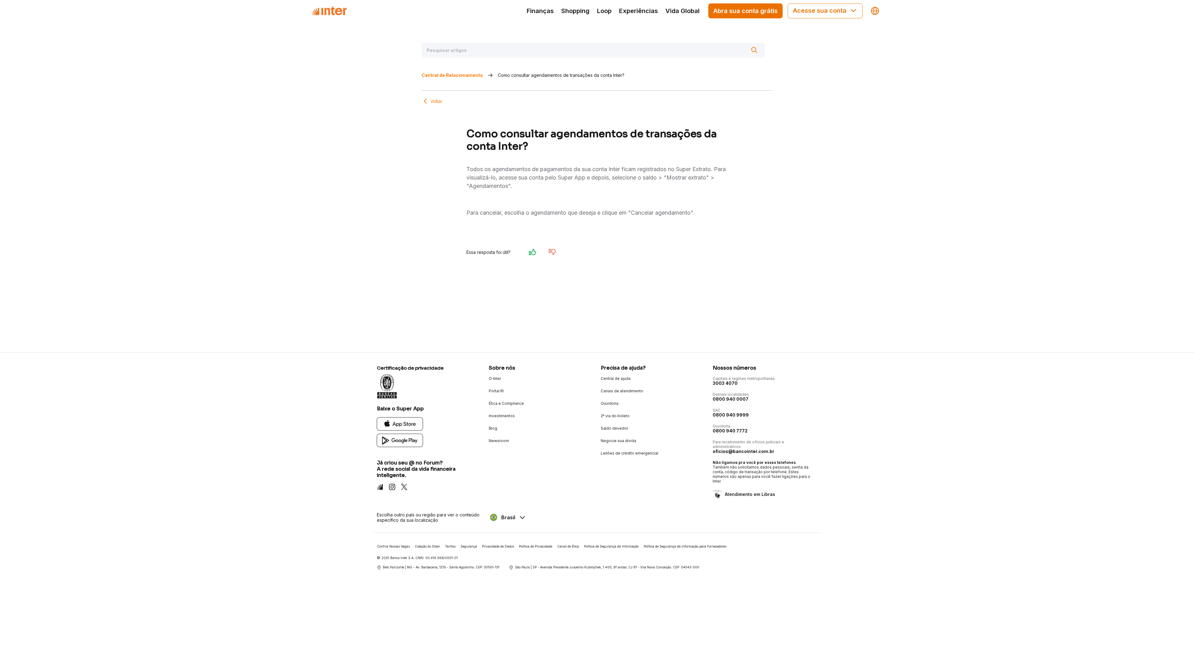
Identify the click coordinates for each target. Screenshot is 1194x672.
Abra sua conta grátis (745, 11)
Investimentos (502, 415)
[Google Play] (400, 440)
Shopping (575, 11)
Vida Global (682, 11)
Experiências (638, 11)
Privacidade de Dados (498, 546)
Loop (604, 11)
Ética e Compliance (506, 403)
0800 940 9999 (731, 415)
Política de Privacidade (535, 546)
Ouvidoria (609, 403)
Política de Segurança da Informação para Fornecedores (685, 546)
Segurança (468, 546)
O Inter (495, 378)
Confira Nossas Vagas (393, 546)
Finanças (540, 11)
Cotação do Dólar (427, 546)
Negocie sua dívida (618, 440)
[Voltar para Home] (329, 11)
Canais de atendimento (622, 391)
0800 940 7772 (730, 430)
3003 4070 (725, 383)
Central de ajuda (616, 378)
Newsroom (499, 440)
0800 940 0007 (730, 399)
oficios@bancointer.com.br (743, 451)
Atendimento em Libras (750, 494)
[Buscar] (754, 50)
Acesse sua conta (819, 10)
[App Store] (400, 423)
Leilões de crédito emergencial (629, 453)
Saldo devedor (614, 428)
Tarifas (450, 546)
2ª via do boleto (615, 415)
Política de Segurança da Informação (611, 546)
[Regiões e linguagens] (875, 10)
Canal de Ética (568, 546)
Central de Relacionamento (452, 75)
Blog (493, 428)
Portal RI (496, 391)
